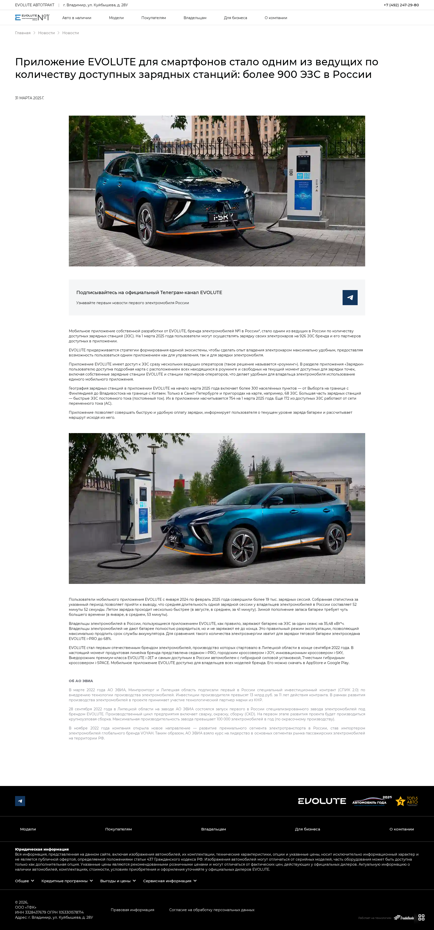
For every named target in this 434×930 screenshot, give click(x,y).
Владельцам (195, 18)
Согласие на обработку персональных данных (211, 909)
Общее (22, 880)
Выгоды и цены (115, 880)
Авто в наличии (76, 18)
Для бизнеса (235, 18)
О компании (276, 18)
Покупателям (153, 18)
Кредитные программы (64, 880)
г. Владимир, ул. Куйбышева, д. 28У (95, 5)
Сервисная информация (167, 880)
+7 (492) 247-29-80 (401, 5)
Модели (116, 18)
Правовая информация (132, 909)
